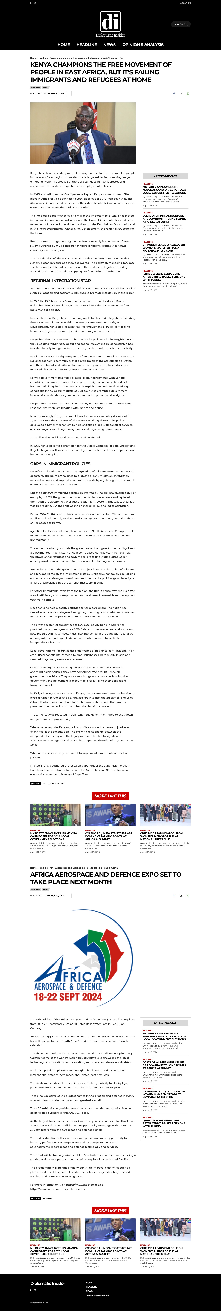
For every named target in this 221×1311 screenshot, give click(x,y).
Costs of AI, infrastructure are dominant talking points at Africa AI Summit (164, 218)
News (45, 87)
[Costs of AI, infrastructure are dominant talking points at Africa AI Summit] (110, 815)
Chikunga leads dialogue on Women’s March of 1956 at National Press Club (164, 247)
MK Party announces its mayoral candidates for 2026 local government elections (164, 189)
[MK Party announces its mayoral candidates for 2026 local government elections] (55, 815)
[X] (35, 3)
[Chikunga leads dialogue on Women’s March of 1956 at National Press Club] (165, 815)
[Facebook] (30, 3)
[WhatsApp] (188, 94)
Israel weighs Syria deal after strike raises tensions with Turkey (164, 276)
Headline (43, 58)
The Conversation (53, 784)
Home (33, 58)
